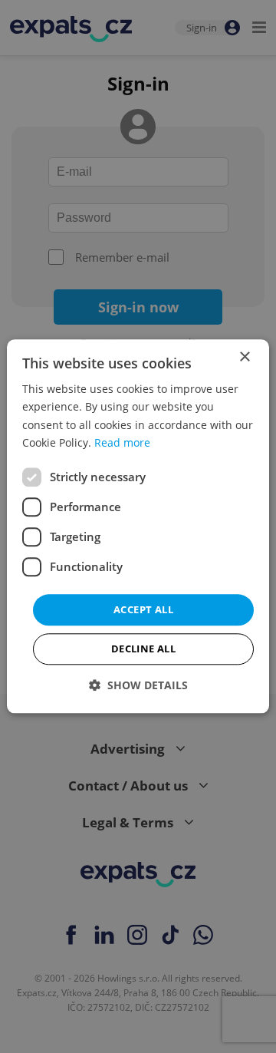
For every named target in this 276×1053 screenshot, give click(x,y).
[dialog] (138, 526)
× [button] (244, 357)
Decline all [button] (143, 649)
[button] (138, 686)
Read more (122, 442)
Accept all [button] (143, 609)
